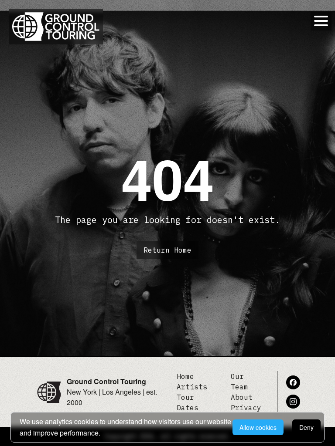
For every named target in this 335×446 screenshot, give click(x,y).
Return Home (167, 250)
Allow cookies (258, 427)
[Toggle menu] (321, 21)
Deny (306, 427)
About (242, 397)
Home (185, 376)
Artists (192, 386)
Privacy (246, 407)
